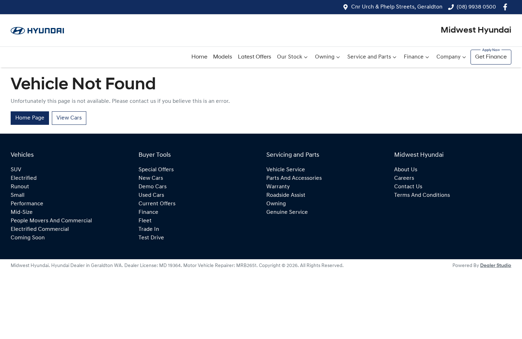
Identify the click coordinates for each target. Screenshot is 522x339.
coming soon (28, 238)
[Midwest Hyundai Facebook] (506, 7)
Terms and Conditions (422, 195)
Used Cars (151, 195)
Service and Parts (369, 57)
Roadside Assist (285, 195)
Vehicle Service (285, 170)
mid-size (22, 212)
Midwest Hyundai (476, 30)
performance (27, 204)
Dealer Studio (495, 265)
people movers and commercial (51, 221)
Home (199, 57)
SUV (16, 170)
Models (222, 57)
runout (20, 187)
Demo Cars (152, 187)
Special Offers (156, 170)
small (18, 195)
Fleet (145, 221)
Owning (325, 57)
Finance (414, 57)
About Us (405, 170)
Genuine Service (287, 212)
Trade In (148, 229)
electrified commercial (40, 229)
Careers (404, 178)
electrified (24, 178)
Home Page (29, 118)
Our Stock (289, 57)
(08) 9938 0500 (476, 7)
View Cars (69, 118)
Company (448, 57)
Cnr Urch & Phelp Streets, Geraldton (396, 7)
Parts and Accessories (294, 178)
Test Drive (151, 238)
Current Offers (156, 204)
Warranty (278, 187)
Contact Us (408, 187)
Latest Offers (254, 57)
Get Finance (491, 57)
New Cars (150, 178)
